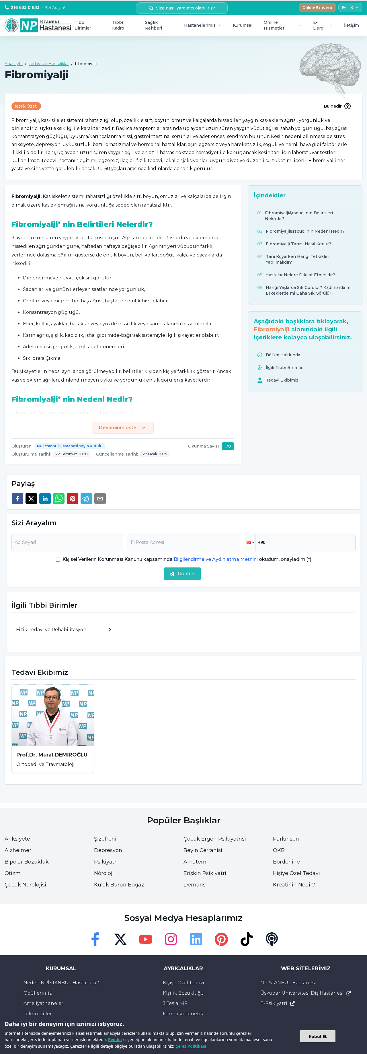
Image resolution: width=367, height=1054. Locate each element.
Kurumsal (242, 25)
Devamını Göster (118, 427)
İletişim (351, 25)
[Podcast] (272, 939)
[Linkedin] (196, 939)
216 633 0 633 (38, 7)
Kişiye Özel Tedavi (296, 873)
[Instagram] (171, 939)
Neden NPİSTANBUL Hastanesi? (61, 982)
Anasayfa (14, 63)
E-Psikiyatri (273, 1003)
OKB (279, 850)
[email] (100, 498)
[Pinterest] (221, 939)
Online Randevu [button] (317, 7)
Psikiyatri (106, 862)
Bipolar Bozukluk (27, 862)
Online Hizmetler (274, 25)
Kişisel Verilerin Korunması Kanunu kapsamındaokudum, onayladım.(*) (187, 559)
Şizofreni (105, 839)
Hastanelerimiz (200, 25)
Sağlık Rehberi (153, 25)
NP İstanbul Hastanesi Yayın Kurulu (70, 446)
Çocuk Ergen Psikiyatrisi (215, 839)
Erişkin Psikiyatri (205, 873)
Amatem (195, 862)
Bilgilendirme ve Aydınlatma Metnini (216, 559)
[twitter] (31, 498)
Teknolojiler (38, 1013)
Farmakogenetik (183, 1013)
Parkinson (286, 839)
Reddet (115, 1039)
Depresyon (108, 850)
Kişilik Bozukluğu (183, 993)
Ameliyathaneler (43, 1003)
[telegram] (86, 498)
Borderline (286, 862)
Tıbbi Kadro (118, 25)
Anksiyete (17, 839)
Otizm (13, 873)
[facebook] (17, 498)
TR (350, 7)
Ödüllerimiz (38, 993)
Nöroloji (104, 873)
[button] (249, 542)
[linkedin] (45, 498)
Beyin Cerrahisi (203, 850)
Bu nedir (333, 106)
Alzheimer (18, 850)
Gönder (186, 573)
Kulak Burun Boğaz (119, 885)
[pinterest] (72, 498)
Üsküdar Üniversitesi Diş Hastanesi (301, 993)
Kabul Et (318, 1036)
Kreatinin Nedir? (294, 885)
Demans (195, 885)
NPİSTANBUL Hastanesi (288, 982)
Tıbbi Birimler (83, 25)
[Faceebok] (95, 939)
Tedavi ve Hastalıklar (49, 63)
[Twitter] (120, 939)
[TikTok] (246, 939)
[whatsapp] (59, 498)
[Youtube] (146, 939)
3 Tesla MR (175, 1003)
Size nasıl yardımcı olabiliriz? (185, 8)
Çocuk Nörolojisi (25, 885)
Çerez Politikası (190, 1046)
